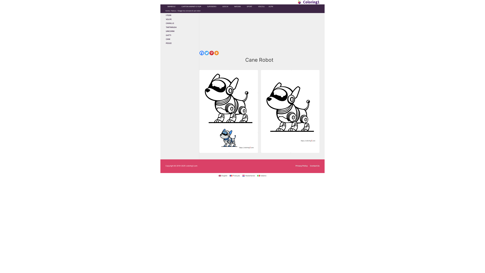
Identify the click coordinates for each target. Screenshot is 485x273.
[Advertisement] (182, 90)
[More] (216, 53)
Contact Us (315, 166)
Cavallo (170, 23)
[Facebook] (202, 53)
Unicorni (170, 31)
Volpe (169, 19)
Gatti (168, 35)
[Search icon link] (295, 2)
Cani (168, 39)
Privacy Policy (302, 166)
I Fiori (168, 15)
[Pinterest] (211, 53)
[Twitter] (206, 53)
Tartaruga (171, 27)
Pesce (169, 43)
